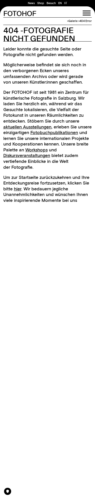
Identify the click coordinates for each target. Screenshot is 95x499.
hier (17, 189)
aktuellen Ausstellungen (27, 127)
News (31, 3)
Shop (40, 3)
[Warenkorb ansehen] (65, 3)
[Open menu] (87, 13)
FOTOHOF (19, 14)
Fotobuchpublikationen (54, 132)
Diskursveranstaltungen (26, 155)
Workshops (36, 150)
